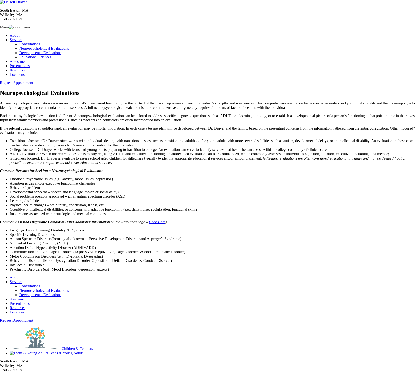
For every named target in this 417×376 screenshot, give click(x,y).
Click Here (157, 222)
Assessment (19, 61)
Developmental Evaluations (40, 53)
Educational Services (35, 57)
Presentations (20, 66)
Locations (17, 74)
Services (16, 40)
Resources (17, 70)
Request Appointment (16, 83)
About (14, 35)
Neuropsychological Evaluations (44, 48)
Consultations (29, 44)
